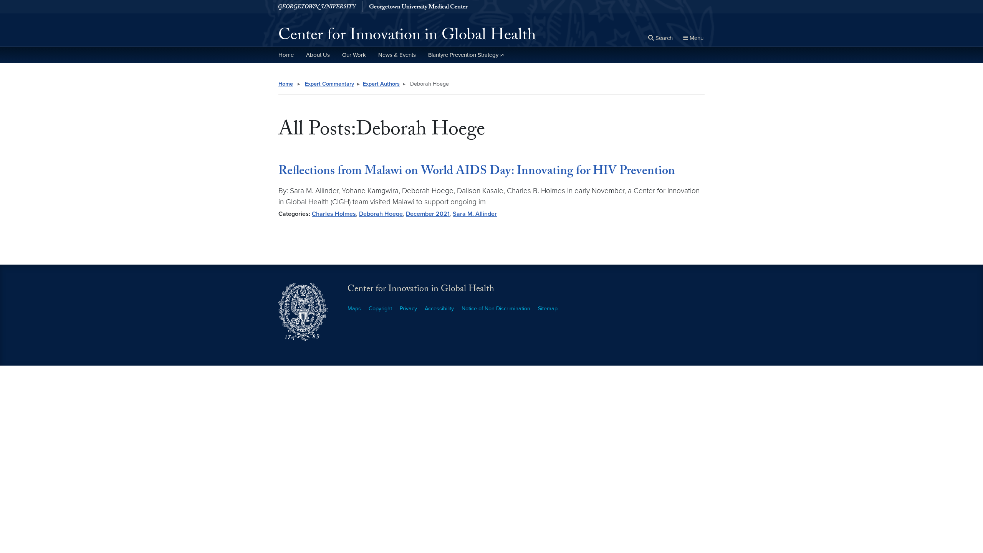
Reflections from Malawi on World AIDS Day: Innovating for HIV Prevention (476, 172)
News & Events (397, 54)
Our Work (354, 54)
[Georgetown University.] (317, 6)
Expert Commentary (329, 84)
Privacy (408, 308)
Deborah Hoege (381, 214)
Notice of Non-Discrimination (496, 308)
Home (286, 54)
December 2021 (428, 214)
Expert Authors (381, 84)
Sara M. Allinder (475, 214)
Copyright (380, 308)
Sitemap (548, 308)
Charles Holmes (334, 214)
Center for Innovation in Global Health (407, 36)
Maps (354, 308)
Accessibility (439, 308)
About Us (318, 54)
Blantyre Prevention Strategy (463, 54)
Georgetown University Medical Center (418, 7)
